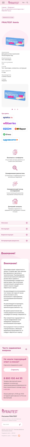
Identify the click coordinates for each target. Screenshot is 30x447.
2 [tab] (15, 109)
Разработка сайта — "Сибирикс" (9, 435)
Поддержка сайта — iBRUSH (8, 433)
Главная (4, 7)
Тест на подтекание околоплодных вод (12, 9)
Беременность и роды (8, 17)
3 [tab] (17, 109)
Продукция (11, 7)
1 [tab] (12, 109)
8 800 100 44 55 (13, 378)
